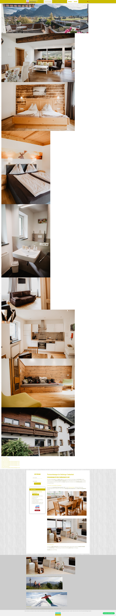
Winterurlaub (28, 606)
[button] (109, 613)
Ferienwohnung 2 (50, 544)
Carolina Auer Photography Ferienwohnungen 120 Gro (10, 467)
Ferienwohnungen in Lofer (31, 574)
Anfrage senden (37, 483)
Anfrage (70, 1)
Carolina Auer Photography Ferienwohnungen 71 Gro (10, 463)
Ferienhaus (41, 1)
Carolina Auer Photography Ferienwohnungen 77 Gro (10, 462)
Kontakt (64, 1)
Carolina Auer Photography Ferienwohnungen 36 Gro (10, 461)
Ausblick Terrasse (4, 457)
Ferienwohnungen (48, 1)
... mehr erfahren (35, 494)
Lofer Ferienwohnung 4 (5, 466)
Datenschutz (58, 614)
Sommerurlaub (29, 589)
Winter (60, 1)
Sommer (54, 1)
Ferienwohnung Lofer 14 (5, 458)
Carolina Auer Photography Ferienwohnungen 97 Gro (10, 465)
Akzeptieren (58, 613)
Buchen (75, 1)
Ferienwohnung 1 (72, 487)
